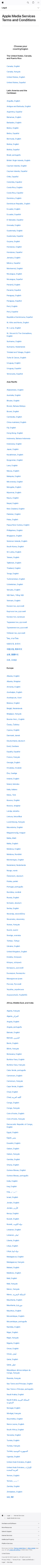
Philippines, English (15, 530)
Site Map (9, 1562)
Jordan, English (13, 1203)
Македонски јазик (14, 979)
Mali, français (12, 1284)
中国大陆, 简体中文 (14, 649)
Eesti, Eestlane (13, 746)
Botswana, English (14, 1054)
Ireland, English (13, 779)
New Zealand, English (16, 509)
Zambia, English (13, 1486)
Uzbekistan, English (15, 584)
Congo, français (13, 1108)
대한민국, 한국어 (13, 644)
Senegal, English (13, 1408)
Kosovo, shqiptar (13, 806)
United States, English (16, 77)
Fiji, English (11, 428)
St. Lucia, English (14, 328)
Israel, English (12, 1197)
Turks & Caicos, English (16, 358)
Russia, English (13, 897)
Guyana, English (13, 241)
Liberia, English (13, 1240)
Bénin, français (13, 1049)
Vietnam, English (13, 600)
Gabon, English (13, 1149)
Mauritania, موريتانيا (14, 1305)
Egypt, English (12, 1132)
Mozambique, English (15, 1316)
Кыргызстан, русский (16, 611)
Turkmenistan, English (16, 579)
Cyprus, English (13, 730)
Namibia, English (13, 1327)
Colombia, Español (14, 182)
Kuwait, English (13, 1219)
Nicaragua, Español (15, 279)
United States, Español (16, 82)
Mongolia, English (14, 487)
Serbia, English (13, 908)
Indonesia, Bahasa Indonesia (18, 438)
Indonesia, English (14, 444)
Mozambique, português (17, 1321)
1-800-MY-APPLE (14, 1550)
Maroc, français (13, 1289)
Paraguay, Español (14, 301)
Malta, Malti (11, 838)
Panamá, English (13, 285)
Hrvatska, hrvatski (14, 768)
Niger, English (12, 1332)
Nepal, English (12, 503)
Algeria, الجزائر (13, 1016)
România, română (14, 892)
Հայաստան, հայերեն (17, 995)
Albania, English (13, 676)
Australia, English (14, 395)
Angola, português (14, 1027)
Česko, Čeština (13, 725)
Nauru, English (13, 498)
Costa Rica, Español (15, 193)
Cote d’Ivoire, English (15, 1113)
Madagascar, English (15, 1257)
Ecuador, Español (14, 214)
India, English (12, 1181)
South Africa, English (15, 1430)
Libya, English (12, 1246)
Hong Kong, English (15, 433)
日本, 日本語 (12, 660)
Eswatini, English (13, 1143)
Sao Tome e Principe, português (20, 1389)
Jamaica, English (13, 258)
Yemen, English (13, 1475)
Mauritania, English (14, 1300)
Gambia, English (13, 1159)
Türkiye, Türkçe (13, 941)
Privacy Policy (6, 1559)
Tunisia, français (13, 1446)
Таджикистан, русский (17, 622)
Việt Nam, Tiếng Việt (15, 595)
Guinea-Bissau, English (16, 1170)
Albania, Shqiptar (14, 681)
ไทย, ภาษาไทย (12, 638)
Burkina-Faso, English (15, 1059)
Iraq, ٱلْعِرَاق (12, 1192)
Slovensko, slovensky (16, 919)
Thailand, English (14, 568)
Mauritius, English (14, 1311)
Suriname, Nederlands (16, 347)
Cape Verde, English (15, 1086)
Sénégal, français (14, 1413)
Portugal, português (15, 887)
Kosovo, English (13, 800)
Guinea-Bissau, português (17, 1176)
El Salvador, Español (15, 220)
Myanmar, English (14, 492)
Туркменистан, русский (17, 627)
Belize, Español (13, 133)
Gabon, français (13, 1154)
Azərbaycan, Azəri (14, 698)
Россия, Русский (14, 984)
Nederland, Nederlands (16, 865)
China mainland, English (16, 422)
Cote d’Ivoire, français (16, 1119)
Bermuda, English (14, 139)
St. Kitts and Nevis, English (18, 322)
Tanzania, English (14, 1435)
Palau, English (12, 519)
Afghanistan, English (15, 390)
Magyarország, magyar (16, 833)
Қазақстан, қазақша (16, 617)
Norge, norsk (12, 870)
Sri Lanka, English (14, 552)
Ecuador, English (13, 209)
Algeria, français (13, 1011)
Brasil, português (14, 155)
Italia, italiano (12, 789)
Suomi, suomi (12, 930)
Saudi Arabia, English (15, 1394)
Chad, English (12, 1092)
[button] (28, 2)
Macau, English (13, 471)
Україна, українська (15, 989)
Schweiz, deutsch (14, 903)
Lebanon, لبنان (12, 1235)
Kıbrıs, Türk (11, 795)
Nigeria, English (13, 1343)
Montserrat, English (15, 268)
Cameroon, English (14, 1076)
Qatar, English (12, 1359)
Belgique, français (14, 714)
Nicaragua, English (14, 274)
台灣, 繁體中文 (13, 655)
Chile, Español (12, 177)
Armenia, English (13, 687)
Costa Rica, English (15, 187)
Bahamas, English (14, 117)
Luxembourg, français (16, 822)
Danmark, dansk (13, 735)
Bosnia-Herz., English (15, 719)
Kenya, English (13, 1213)
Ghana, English (13, 1165)
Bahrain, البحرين (13, 1038)
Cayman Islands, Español (17, 171)
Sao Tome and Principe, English (20, 1384)
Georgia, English (13, 762)
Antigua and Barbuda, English (19, 106)
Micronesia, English (15, 482)
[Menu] (38, 2)
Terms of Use (16, 1559)
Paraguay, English (14, 295)
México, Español (13, 263)
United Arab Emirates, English (19, 1462)
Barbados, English (14, 122)
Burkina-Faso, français (16, 1065)
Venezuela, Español (15, 374)
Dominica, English (14, 198)
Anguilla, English (13, 101)
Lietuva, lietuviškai (14, 816)
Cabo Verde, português (16, 1070)
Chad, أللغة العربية (14, 1097)
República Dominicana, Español (20, 317)
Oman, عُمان (12, 1354)
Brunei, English (13, 411)
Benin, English (12, 1043)
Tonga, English (13, 573)
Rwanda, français (14, 1378)
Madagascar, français (15, 1262)
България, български (16, 973)
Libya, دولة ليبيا (13, 1251)
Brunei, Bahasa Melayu (16, 406)
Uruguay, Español (14, 368)
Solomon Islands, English (17, 541)
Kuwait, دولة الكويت (14, 1224)
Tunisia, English (13, 1440)
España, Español (13, 752)
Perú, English (12, 306)
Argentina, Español (14, 112)
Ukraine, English (13, 946)
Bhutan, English (13, 401)
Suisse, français (13, 924)
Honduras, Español (14, 252)
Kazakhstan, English (15, 455)
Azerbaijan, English (14, 692)
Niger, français (13, 1338)
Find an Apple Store (20, 1548)
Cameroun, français (15, 1081)
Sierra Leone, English (15, 1424)
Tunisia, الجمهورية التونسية (17, 1451)
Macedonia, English (15, 827)
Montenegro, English (15, 860)
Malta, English (12, 843)
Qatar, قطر (11, 1365)
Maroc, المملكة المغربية (16, 1294)
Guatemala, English (15, 231)
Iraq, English (12, 1186)
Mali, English (12, 1278)
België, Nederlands (14, 708)
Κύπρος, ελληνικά (14, 962)
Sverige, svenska (14, 935)
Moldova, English (14, 849)
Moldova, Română (14, 854)
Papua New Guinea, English (18, 525)
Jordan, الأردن (12, 1208)
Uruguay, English (14, 363)
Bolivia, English (13, 144)
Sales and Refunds (28, 1559)
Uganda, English (13, 1457)
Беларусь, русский (15, 968)
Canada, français (13, 72)
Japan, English (13, 449)
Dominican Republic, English (18, 204)
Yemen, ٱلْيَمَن (13, 1481)
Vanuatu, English (13, 590)
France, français (13, 757)
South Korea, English (15, 546)
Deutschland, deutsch (16, 741)
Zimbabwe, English (14, 1492)
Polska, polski (12, 881)
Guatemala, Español (15, 236)
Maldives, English (14, 1273)
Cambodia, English (14, 417)
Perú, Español (12, 312)
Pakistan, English (14, 514)
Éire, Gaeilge (12, 773)
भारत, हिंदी (10, 1497)
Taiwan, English (13, 557)
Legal (4, 7)
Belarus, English (13, 703)
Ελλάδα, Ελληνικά (14, 957)
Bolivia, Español (13, 149)
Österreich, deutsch (15, 876)
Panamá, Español (14, 290)
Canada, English (13, 66)
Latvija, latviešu (13, 811)
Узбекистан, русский (16, 633)
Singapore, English (14, 536)
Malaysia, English (14, 476)
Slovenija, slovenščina (16, 914)
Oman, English (13, 1348)
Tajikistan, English (14, 563)
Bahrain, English (13, 1032)
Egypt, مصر (11, 1138)
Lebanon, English (14, 1230)
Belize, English (13, 128)
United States (6, 1553)
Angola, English (13, 1022)
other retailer (31, 1548)
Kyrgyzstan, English (15, 460)
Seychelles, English (15, 1419)
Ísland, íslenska (13, 784)
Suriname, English (14, 341)
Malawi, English (13, 1267)
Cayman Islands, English (17, 166)
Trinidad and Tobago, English (18, 352)
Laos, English (12, 465)
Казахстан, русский (15, 606)
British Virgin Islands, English (18, 160)
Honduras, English (14, 247)
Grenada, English (14, 225)
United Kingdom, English (17, 951)
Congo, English (13, 1103)
